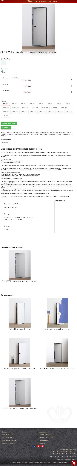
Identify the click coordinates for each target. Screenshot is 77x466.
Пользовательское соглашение (66, 460)
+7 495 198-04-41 (69, 453)
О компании (43, 432)
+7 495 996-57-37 (56, 451)
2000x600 (5, 104)
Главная (4, 432)
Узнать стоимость (8, 123)
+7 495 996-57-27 (69, 451)
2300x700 (33, 112)
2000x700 (23, 104)
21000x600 (6, 108)
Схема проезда (71, 456)
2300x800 (51, 112)
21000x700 (25, 108)
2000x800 (41, 104)
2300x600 (15, 112)
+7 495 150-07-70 (56, 453)
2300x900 (69, 112)
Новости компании (7, 435)
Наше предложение (45, 435)
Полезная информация (9, 440)
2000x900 (59, 104)
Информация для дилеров (47, 437)
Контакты (42, 443)
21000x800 (44, 108)
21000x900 (64, 108)
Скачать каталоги (44, 440)
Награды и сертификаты (9, 443)
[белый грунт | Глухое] (38, 26)
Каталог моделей (7, 437)
